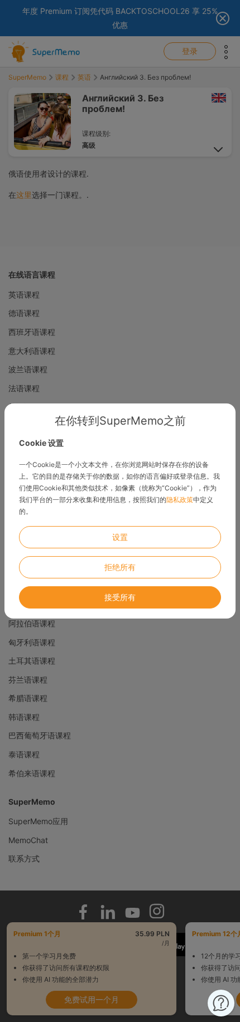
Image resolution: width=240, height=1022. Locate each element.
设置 (120, 537)
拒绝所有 (120, 567)
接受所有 (120, 597)
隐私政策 (179, 499)
